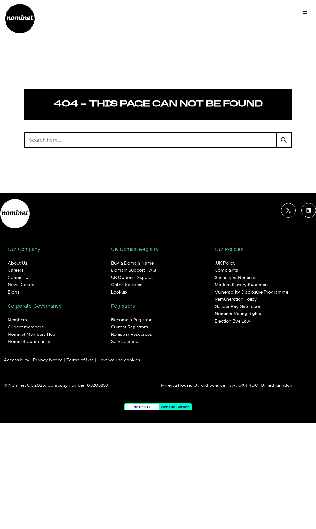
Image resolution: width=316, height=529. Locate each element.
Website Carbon (174, 407)
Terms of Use (80, 360)
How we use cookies (119, 360)
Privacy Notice (48, 360)
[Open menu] (305, 13)
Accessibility (16, 360)
